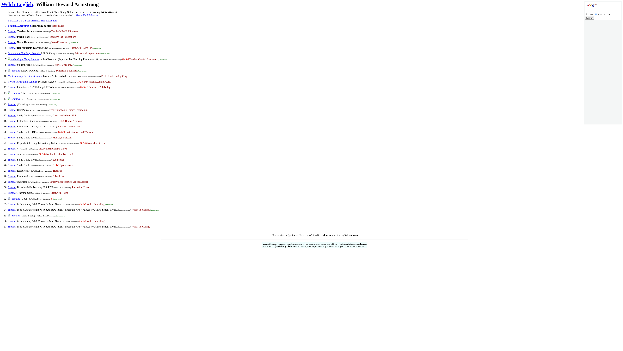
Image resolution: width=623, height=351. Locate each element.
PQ (35, 20)
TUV (43, 20)
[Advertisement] (603, 73)
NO (32, 20)
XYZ (50, 20)
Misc (55, 20)
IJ (23, 20)
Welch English (17, 4)
